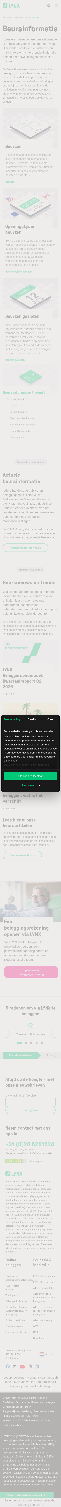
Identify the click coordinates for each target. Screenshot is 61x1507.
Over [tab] (50, 719)
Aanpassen (28, 785)
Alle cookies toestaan (30, 776)
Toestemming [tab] (12, 719)
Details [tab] (32, 719)
